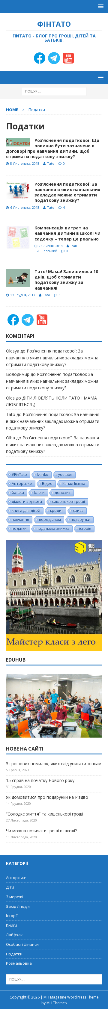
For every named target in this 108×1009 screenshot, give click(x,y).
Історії (11, 915)
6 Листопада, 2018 (24, 207)
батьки (18, 492)
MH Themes (56, 1002)
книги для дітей (26, 510)
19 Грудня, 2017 (22, 295)
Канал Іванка (73, 483)
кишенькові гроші (68, 501)
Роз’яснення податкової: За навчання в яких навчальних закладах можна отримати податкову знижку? (67, 192)
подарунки (80, 519)
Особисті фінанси (22, 944)
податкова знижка (53, 528)
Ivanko (42, 474)
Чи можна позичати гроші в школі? (41, 830)
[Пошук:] (54, 91)
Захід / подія (18, 906)
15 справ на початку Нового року (40, 780)
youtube (65, 474)
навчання (20, 519)
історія (85, 528)
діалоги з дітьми (27, 501)
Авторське (22, 483)
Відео (47, 483)
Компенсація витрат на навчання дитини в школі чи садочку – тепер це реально (67, 233)
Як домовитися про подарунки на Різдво (47, 797)
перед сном (50, 519)
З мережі (14, 896)
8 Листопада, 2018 (24, 163)
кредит (56, 510)
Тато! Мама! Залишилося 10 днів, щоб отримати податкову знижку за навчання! (66, 280)
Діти (10, 887)
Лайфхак (14, 934)
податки (19, 528)
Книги (11, 925)
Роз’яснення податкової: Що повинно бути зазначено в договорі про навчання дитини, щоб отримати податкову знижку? (52, 148)
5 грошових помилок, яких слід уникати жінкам (53, 763)
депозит (62, 492)
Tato (50, 163)
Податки (14, 954)
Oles (10, 398)
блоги (39, 492)
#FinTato (19, 474)
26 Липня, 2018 (51, 245)
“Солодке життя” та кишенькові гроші (44, 814)
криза (78, 510)
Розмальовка (19, 963)
